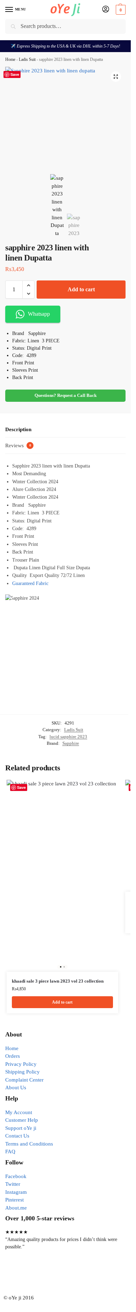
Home (10, 59)
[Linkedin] (89, 1274)
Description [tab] (18, 429)
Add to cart (81, 289)
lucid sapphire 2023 (68, 736)
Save (14, 74)
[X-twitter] (32, 1274)
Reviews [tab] (18, 445)
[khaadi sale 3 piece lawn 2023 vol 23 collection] (62, 876)
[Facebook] (14, 1274)
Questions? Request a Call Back (66, 395)
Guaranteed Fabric (30, 583)
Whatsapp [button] (39, 314)
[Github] (70, 1274)
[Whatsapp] (51, 1274)
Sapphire (70, 743)
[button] (120, 10)
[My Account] (105, 9)
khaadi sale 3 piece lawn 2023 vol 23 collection (58, 981)
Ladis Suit (27, 59)
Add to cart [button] (62, 1002)
